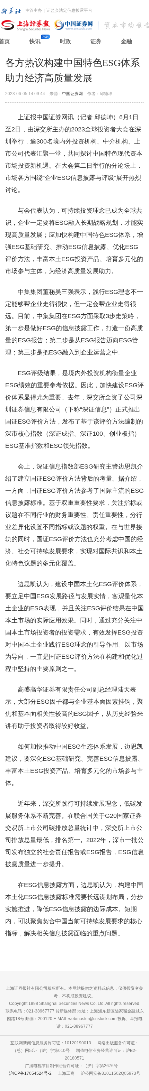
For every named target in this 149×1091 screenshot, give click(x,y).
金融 (126, 41)
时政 (65, 41)
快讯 (35, 41)
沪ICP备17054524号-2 (30, 1073)
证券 (96, 41)
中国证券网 (72, 93)
